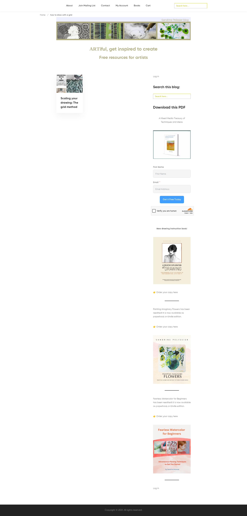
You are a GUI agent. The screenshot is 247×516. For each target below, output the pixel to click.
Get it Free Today (172, 199)
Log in (156, 76)
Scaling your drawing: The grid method (69, 103)
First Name (158, 167)
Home (42, 15)
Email (155, 182)
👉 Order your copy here (165, 292)
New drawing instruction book (172, 229)
